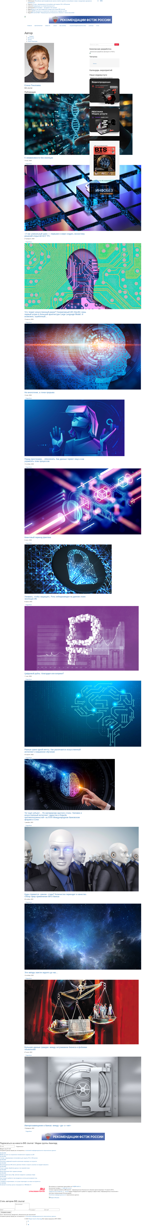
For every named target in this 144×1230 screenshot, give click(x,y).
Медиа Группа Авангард (35, 1219)
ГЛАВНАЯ (29, 25)
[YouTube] (99, 1)
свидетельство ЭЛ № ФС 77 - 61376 (58, 1191)
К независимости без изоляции (38, 157)
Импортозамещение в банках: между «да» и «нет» (47, 1125)
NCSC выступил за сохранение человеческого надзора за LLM (49, 11)
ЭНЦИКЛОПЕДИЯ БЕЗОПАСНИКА (78, 25)
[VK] (101, 1)
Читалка (93, 56)
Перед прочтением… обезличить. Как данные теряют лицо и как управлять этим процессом (54, 459)
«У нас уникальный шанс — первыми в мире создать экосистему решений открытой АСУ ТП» (54, 234)
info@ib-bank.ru (76, 1186)
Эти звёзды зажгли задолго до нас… (41, 972)
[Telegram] (100, 1)
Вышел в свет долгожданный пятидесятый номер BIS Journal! (48, 9)
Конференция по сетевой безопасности (43, 6)
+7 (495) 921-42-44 (66, 1188)
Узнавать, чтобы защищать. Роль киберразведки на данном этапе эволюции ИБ (55, 597)
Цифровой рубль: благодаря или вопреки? (44, 673)
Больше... (95, 63)
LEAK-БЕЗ (91, 25)
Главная (31, 36)
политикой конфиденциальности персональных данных (41, 1150)
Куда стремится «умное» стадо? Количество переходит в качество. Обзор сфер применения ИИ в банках (55, 895)
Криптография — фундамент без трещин (45, 7)
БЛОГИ (55, 25)
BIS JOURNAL (63, 25)
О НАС (97, 25)
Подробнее (29, 163)
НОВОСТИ (47, 25)
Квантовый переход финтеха (37, 537)
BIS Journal (31, 38)
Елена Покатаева (32, 41)
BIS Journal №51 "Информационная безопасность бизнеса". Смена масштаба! (52, 12)
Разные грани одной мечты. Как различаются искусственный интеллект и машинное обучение (52, 750)
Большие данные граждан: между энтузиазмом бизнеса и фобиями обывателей (55, 1048)
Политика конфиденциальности (57, 1195)
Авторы (30, 39)
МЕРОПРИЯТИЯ (38, 25)
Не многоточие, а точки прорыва (39, 392)
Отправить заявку (6, 1212)
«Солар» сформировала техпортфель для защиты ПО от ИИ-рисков (51, 4)
